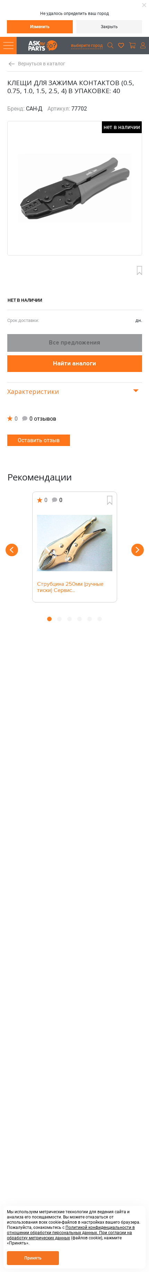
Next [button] (137, 550)
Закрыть (109, 26)
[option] (74, 547)
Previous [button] (12, 550)
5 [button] (89, 619)
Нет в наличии (25, 300)
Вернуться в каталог (41, 63)
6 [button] (99, 619)
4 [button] (79, 619)
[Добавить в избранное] (139, 270)
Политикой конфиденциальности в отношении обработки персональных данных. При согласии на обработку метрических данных (71, 1232)
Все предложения (74, 342)
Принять (33, 1258)
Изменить (40, 26)
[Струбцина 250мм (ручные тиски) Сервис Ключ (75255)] (74, 543)
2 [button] (59, 619)
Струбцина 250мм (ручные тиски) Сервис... (70, 587)
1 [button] (49, 619)
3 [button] (69, 619)
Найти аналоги (74, 363)
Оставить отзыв (39, 440)
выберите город (87, 45)
